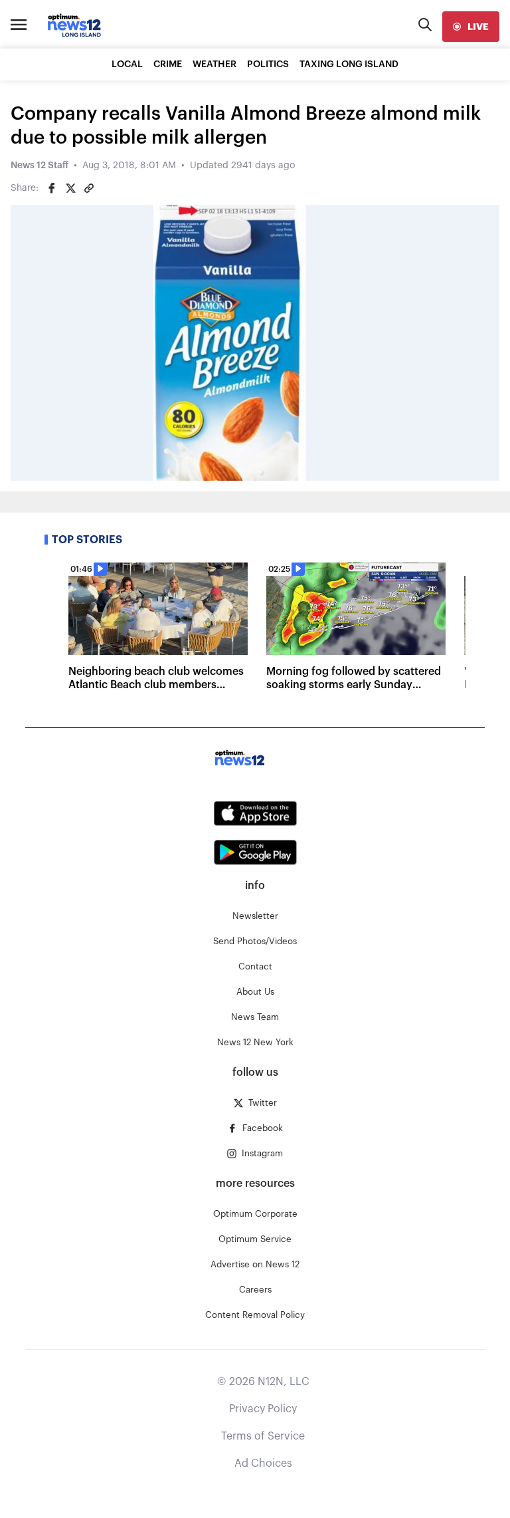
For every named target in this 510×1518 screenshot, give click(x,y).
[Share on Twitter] (70, 188)
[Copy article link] (89, 188)
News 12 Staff (39, 165)
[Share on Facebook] (51, 188)
